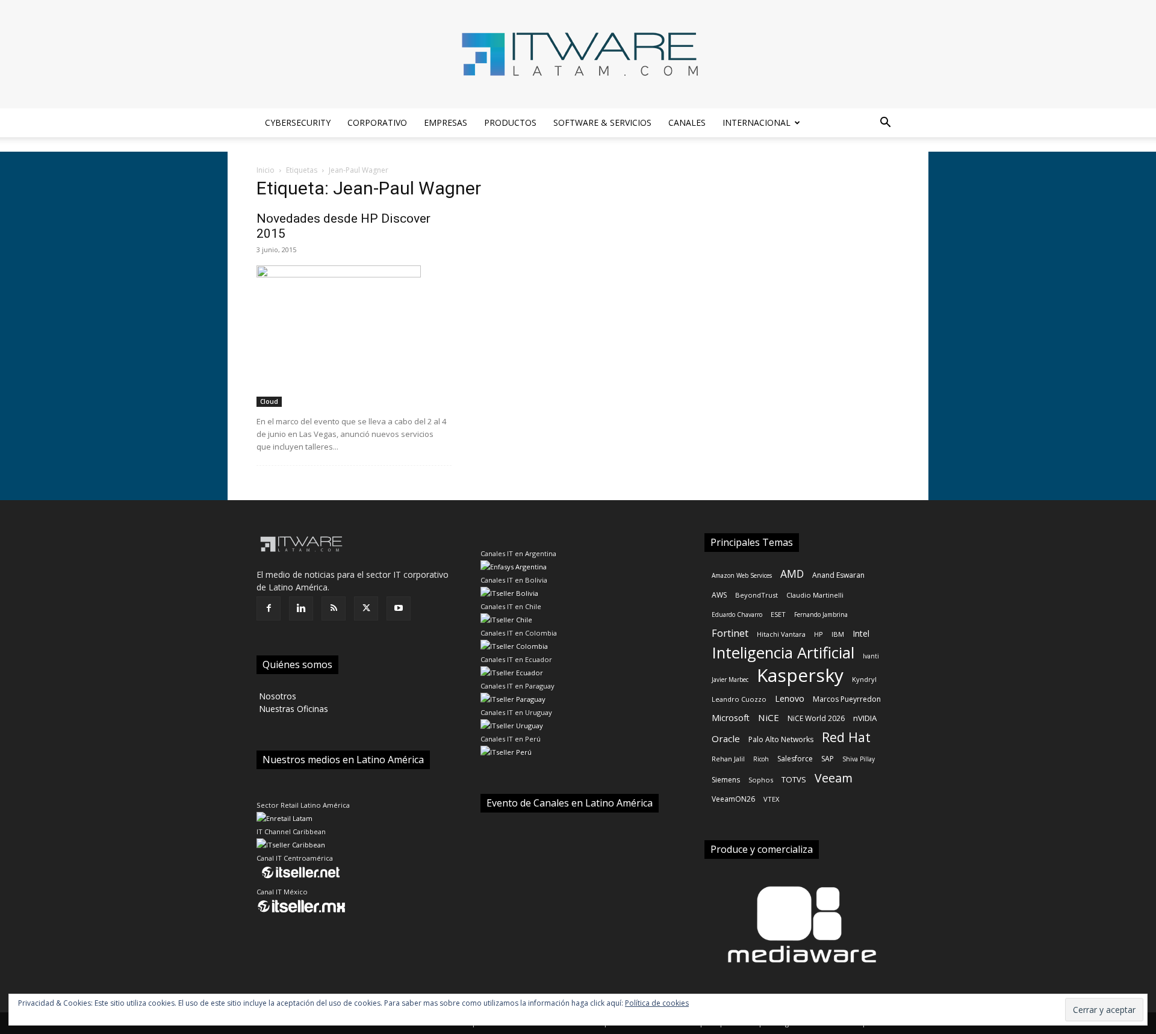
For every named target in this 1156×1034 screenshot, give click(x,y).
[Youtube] (399, 608)
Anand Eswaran (838, 575)
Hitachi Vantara (781, 634)
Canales (687, 122)
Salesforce (795, 759)
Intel (861, 633)
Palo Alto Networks (780, 739)
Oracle (726, 738)
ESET (778, 614)
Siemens (726, 780)
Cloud (269, 401)
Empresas (445, 122)
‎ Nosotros (276, 696)
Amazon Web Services (742, 575)
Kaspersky (800, 675)
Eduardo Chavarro (737, 614)
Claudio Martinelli (815, 594)
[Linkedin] (301, 608)
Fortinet (730, 633)
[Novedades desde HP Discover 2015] (354, 336)
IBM (837, 634)
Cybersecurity (298, 122)
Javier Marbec (730, 679)
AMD (792, 574)
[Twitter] (366, 608)
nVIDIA (865, 718)
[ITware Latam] (578, 54)
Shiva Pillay (858, 759)
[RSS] (334, 608)
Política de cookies (657, 1003)
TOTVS (794, 779)
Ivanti (871, 656)
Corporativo (377, 122)
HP (818, 634)
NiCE (768, 717)
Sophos (760, 779)
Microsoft (731, 717)
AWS (719, 595)
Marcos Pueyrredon (847, 699)
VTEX (771, 798)
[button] (885, 123)
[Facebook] (268, 608)
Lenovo (789, 698)
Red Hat (846, 737)
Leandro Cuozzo (739, 699)
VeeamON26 (733, 799)
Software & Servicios (602, 122)
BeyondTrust (756, 594)
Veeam (834, 778)
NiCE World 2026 (816, 718)
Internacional (756, 122)
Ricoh (761, 759)
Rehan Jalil (728, 758)
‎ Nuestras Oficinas (292, 708)
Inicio (265, 170)
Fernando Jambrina (821, 614)
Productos (510, 122)
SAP (827, 759)
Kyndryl (864, 679)
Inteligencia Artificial (783, 652)
